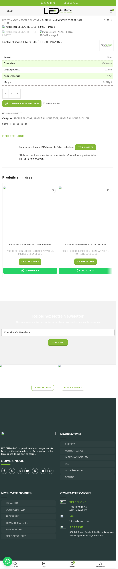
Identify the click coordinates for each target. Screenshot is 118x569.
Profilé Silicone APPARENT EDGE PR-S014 (85, 244)
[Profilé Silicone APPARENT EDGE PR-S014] (85, 213)
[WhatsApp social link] (50, 471)
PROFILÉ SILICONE (30, 20)
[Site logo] (58, 11)
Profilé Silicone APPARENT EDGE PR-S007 (30, 244)
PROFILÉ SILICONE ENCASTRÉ (74, 118)
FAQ (67, 464)
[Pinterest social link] (18, 124)
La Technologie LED (76, 457)
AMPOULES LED (14, 530)
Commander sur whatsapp (24, 103)
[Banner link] (87, 381)
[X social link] (14, 124)
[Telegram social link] (26, 124)
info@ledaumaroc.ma (79, 522)
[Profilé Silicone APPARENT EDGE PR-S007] (30, 213)
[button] (21, 104)
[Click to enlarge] (8, 23)
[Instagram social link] (20, 471)
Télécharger (85, 147)
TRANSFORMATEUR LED (18, 523)
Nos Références (74, 471)
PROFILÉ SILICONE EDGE (45, 118)
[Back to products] (108, 20)
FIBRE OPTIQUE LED (16, 536)
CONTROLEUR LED (15, 510)
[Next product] (111, 20)
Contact (70, 477)
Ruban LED (12, 503)
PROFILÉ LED (12, 516)
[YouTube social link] (27, 471)
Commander (32, 271)
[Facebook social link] (10, 124)
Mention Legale (74, 451)
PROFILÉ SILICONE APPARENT (39, 251)
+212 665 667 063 (78, 511)
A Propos (70, 444)
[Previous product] (104, 20)
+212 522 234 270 (33, 159)
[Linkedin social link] (22, 124)
